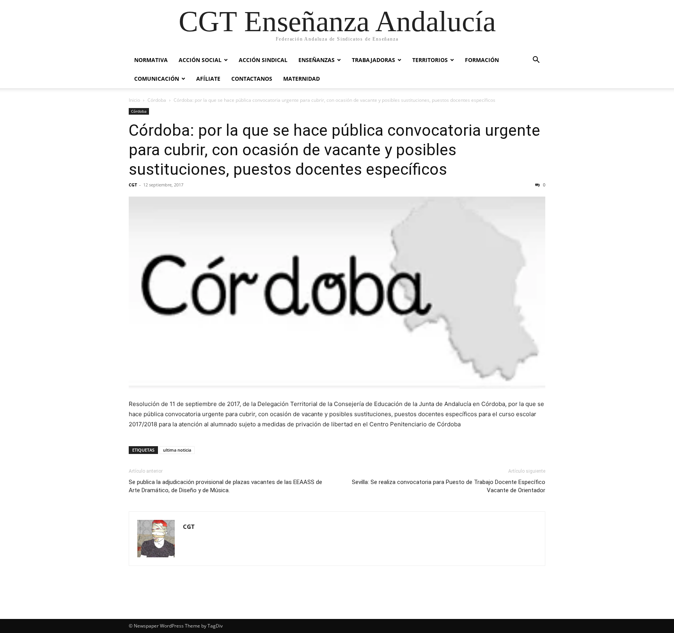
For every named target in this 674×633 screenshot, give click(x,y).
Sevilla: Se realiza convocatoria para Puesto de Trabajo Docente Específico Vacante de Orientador (448, 486)
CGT (133, 185)
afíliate (208, 78)
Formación (482, 60)
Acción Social (200, 60)
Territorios (430, 60)
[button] (536, 60)
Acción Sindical (263, 60)
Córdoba (156, 100)
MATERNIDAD (301, 78)
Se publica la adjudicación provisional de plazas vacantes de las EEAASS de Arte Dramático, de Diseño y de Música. (225, 486)
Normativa (151, 60)
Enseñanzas (316, 60)
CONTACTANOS (251, 78)
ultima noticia (177, 450)
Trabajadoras (373, 60)
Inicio (134, 100)
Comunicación (156, 78)
